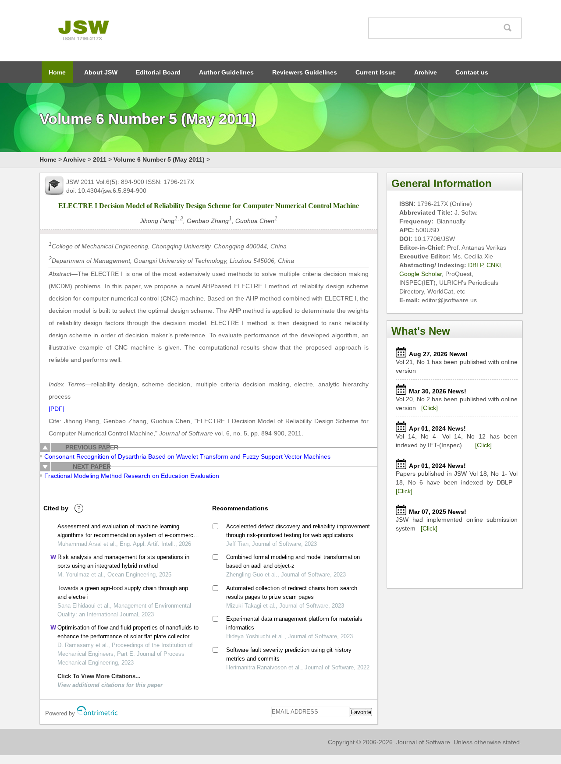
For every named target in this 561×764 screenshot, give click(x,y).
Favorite (361, 712)
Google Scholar (420, 273)
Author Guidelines (226, 72)
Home (57, 72)
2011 (100, 159)
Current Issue (375, 72)
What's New (420, 331)
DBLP (475, 265)
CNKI (493, 265)
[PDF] (56, 408)
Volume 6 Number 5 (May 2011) (159, 159)
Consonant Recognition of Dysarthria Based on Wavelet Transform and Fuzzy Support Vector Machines (187, 456)
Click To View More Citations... (99, 676)
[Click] (429, 407)
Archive (425, 72)
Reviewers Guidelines (304, 72)
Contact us (471, 72)
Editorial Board (158, 72)
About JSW (100, 72)
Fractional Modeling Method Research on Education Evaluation (131, 475)
